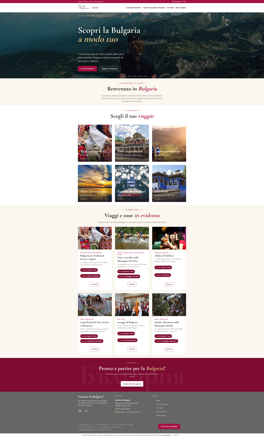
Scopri (83, 159)
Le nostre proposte (133, 8)
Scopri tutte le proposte (132, 384)
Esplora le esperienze (110, 69)
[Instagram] (86, 411)
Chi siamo (170, 8)
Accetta (176, 435)
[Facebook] (80, 411)
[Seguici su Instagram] (185, 1)
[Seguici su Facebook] (183, 1)
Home (158, 400)
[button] (176, 1)
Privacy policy (161, 415)
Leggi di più (167, 435)
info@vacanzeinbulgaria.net (130, 412)
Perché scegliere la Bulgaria (154, 8)
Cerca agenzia (180, 8)
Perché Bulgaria (162, 404)
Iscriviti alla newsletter (169, 426)
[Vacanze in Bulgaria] (83, 8)
